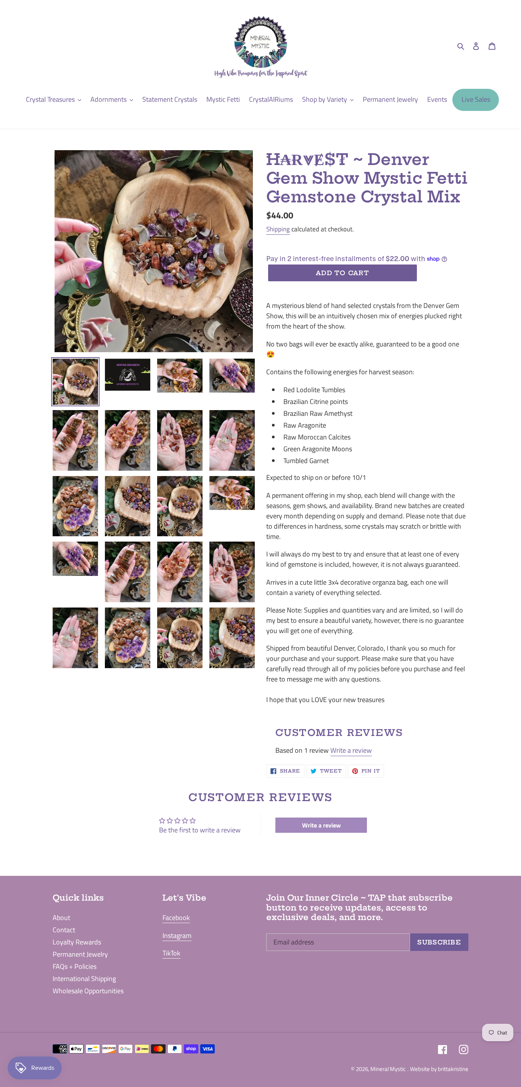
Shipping (278, 229)
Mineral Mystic (388, 1069)
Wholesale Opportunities (88, 991)
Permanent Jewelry (80, 954)
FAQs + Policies (74, 966)
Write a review (351, 750)
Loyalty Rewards (77, 942)
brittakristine (453, 1069)
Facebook (176, 917)
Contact (64, 930)
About (61, 917)
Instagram (176, 935)
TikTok (171, 953)
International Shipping (84, 978)
